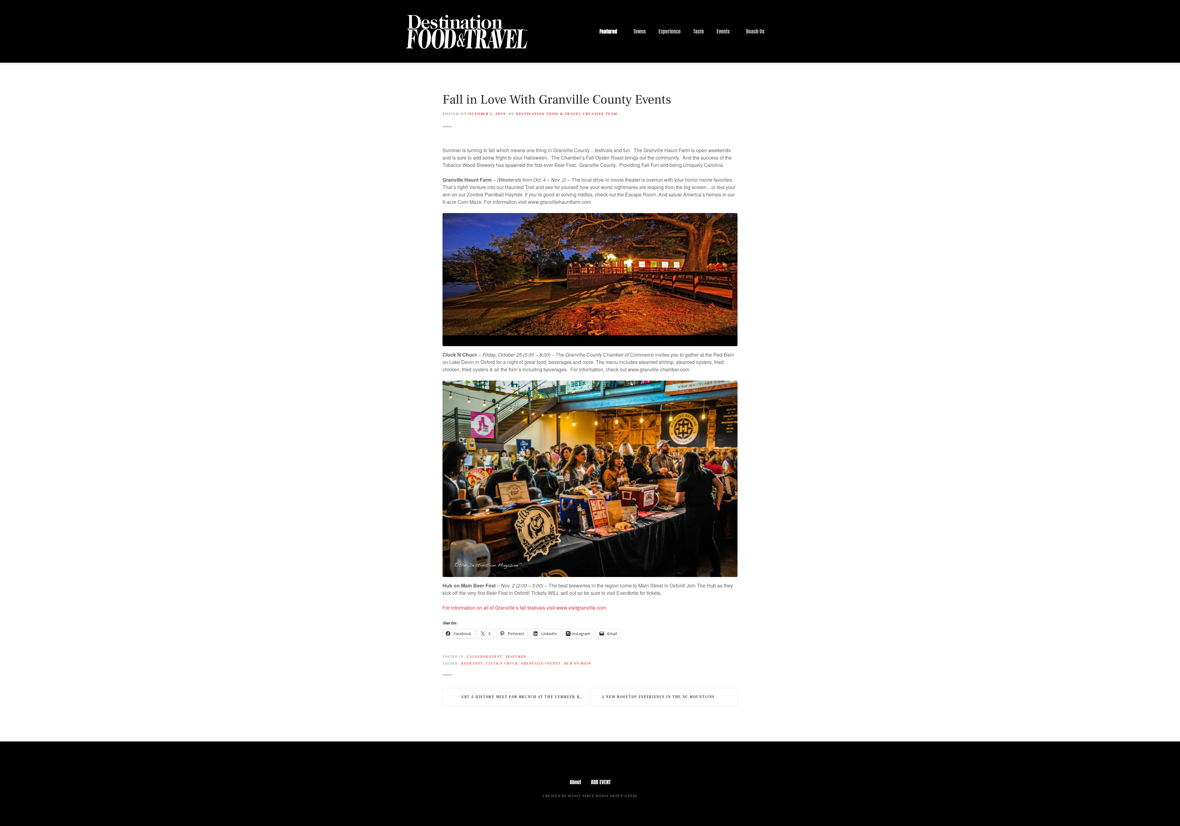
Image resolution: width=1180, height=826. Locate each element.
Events (723, 31)
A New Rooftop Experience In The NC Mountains (658, 696)
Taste (698, 31)
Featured (608, 31)
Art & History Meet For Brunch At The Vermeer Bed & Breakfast (525, 696)
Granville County (541, 663)
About (575, 782)
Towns (639, 31)
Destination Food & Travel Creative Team (566, 114)
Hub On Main (577, 663)
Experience (670, 31)
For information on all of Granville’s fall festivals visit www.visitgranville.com (524, 607)
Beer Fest (471, 663)
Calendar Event (484, 656)
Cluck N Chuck (502, 663)
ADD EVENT (601, 782)
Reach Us (755, 31)
